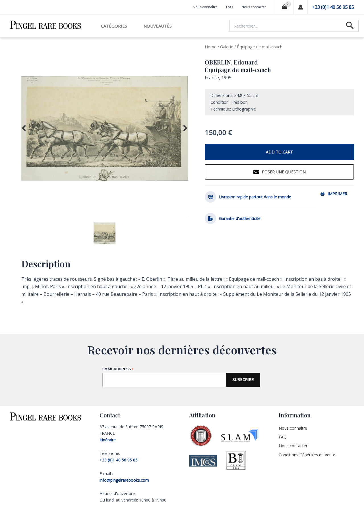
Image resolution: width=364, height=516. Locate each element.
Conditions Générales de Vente (307, 454)
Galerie (226, 46)
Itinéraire (108, 439)
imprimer (337, 193)
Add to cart (279, 152)
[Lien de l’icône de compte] (300, 7)
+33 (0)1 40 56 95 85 (333, 7)
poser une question (284, 171)
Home (210, 46)
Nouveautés (158, 26)
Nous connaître (205, 7)
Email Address (118, 369)
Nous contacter (253, 7)
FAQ (229, 7)
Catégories (114, 26)
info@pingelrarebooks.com (124, 480)
